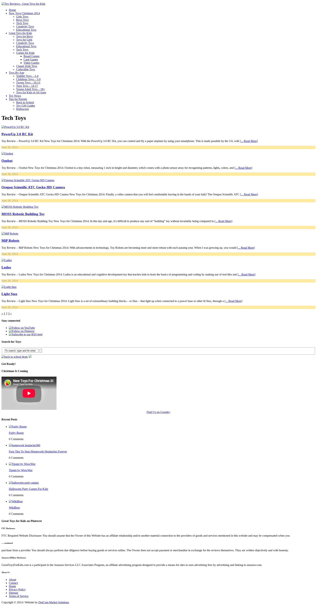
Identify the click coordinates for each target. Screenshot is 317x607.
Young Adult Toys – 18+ (30, 89)
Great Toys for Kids (20, 33)
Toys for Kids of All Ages (31, 92)
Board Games (31, 56)
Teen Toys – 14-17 (27, 85)
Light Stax (9, 294)
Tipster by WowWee (20, 470)
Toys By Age (16, 72)
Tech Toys (22, 23)
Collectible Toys (25, 69)
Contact (13, 582)
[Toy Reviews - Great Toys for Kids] (23, 3)
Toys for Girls (24, 39)
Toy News (15, 95)
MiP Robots (10, 240)
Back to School (25, 102)
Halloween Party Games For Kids (28, 488)
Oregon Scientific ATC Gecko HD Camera (33, 187)
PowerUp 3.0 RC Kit (17, 134)
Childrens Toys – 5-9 (28, 79)
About (12, 579)
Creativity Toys (25, 26)
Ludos (6, 267)
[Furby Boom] (18, 426)
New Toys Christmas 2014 (24, 13)
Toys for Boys (24, 36)
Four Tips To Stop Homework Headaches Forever (38, 451)
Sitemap (13, 592)
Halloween (22, 109)
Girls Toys (22, 16)
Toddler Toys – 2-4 (27, 76)
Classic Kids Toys (26, 66)
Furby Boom (16, 432)
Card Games (30, 59)
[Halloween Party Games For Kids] (24, 482)
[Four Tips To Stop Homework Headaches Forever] (24, 445)
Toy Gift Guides (25, 105)
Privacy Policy (17, 589)
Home (12, 10)
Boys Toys (22, 19)
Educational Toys (26, 29)
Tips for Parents (18, 99)
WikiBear (14, 507)
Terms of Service (18, 596)
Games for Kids (25, 52)
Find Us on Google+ (159, 412)
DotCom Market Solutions (53, 602)
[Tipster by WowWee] (22, 464)
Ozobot (6, 161)
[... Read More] (249, 141)
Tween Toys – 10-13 (28, 82)
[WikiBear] (16, 501)
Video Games (31, 62)
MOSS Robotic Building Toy (23, 214)
